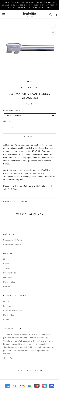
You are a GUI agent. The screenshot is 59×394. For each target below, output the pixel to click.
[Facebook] (4, 358)
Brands (6, 319)
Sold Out (29, 136)
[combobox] (30, 115)
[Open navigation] (3, 14)
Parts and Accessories (12, 310)
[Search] (50, 14)
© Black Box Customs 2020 (29, 370)
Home (6, 259)
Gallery (6, 263)
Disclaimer (7, 277)
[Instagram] (11, 358)
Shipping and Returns (16, 201)
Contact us (7, 286)
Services (6, 268)
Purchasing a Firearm (12, 244)
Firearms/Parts (9, 273)
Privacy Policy (9, 282)
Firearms (7, 306)
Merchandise (8, 315)
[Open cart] (55, 14)
